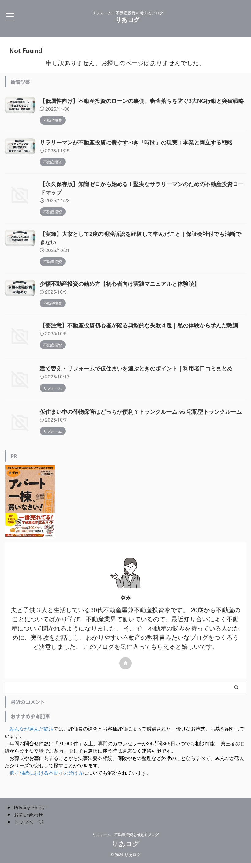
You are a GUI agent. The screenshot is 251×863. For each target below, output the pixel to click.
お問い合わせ (28, 814)
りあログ (127, 19)
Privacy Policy (29, 807)
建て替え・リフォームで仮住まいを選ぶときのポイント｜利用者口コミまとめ (136, 368)
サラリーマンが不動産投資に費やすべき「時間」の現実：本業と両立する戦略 (136, 142)
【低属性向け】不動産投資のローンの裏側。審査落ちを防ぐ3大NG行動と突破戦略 (142, 101)
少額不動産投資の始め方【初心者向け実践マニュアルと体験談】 (120, 284)
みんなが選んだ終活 (31, 728)
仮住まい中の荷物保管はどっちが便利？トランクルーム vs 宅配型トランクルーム (141, 411)
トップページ (28, 821)
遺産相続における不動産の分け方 (46, 772)
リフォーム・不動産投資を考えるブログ (125, 834)
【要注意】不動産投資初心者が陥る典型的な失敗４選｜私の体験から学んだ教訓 (139, 325)
